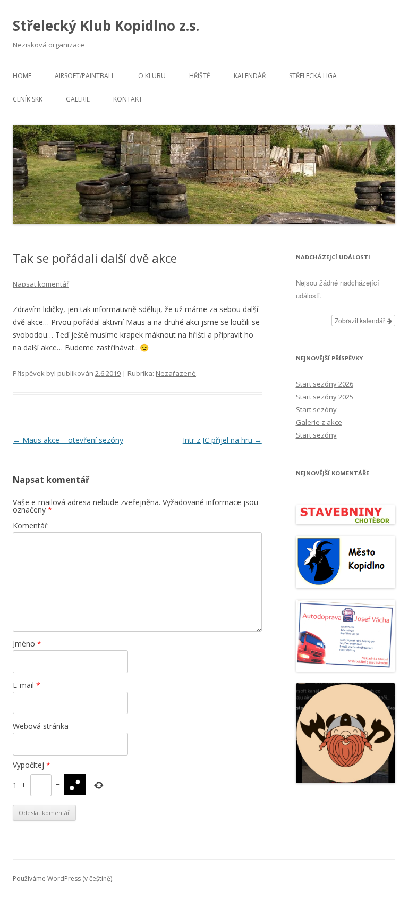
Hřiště (199, 75)
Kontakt (127, 99)
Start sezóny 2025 (324, 396)
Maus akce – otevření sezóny (68, 440)
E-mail (26, 685)
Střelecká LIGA (313, 75)
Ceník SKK (27, 99)
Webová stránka (41, 726)
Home (22, 75)
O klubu (152, 75)
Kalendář (250, 75)
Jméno (27, 644)
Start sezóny (316, 409)
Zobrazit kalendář (361, 320)
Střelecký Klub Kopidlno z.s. (106, 25)
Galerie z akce (319, 422)
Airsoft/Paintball (85, 75)
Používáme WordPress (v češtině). (63, 878)
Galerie (78, 99)
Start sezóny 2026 (324, 384)
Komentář (30, 526)
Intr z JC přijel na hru (222, 440)
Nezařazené (176, 373)
